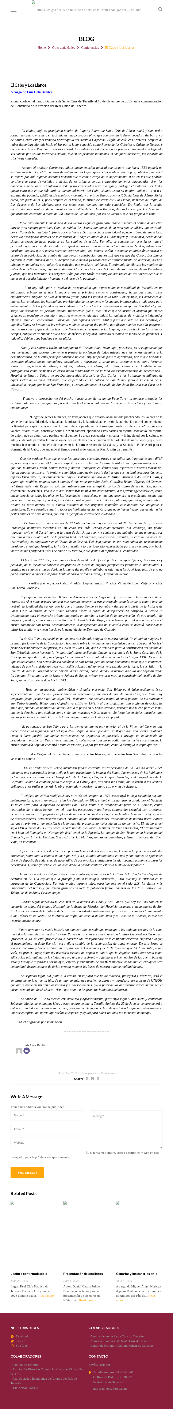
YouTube (22, 1345)
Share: (78, 1078)
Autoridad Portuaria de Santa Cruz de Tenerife (120, 1341)
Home (42, 47)
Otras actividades (63, 47)
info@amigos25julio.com (110, 1388)
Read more (46, 1295)
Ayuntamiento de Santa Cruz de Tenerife (117, 1336)
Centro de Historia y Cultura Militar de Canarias (122, 1345)
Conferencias (90, 47)
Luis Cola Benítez (35, 1045)
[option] (33, 1249)
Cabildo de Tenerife (25, 1364)
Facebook (22, 1336)
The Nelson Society (25, 1387)
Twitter (20, 1341)
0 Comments (108, 1073)
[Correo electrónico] (26, 1051)
